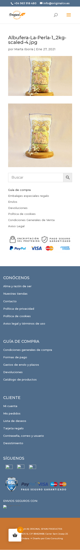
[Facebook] (9, 468)
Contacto (10, 301)
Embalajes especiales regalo (28, 195)
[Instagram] (20, 468)
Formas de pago (15, 357)
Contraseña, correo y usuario (23, 435)
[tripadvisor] (32, 468)
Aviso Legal (16, 226)
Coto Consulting (54, 538)
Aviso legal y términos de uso (24, 323)
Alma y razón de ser (17, 286)
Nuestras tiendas (15, 293)
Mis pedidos (11, 413)
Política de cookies (22, 214)
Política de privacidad (18, 308)
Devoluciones (18, 208)
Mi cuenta (10, 406)
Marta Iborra (23, 49)
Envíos (12, 201)
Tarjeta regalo (13, 428)
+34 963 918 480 (25, 3)
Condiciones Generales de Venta (31, 220)
